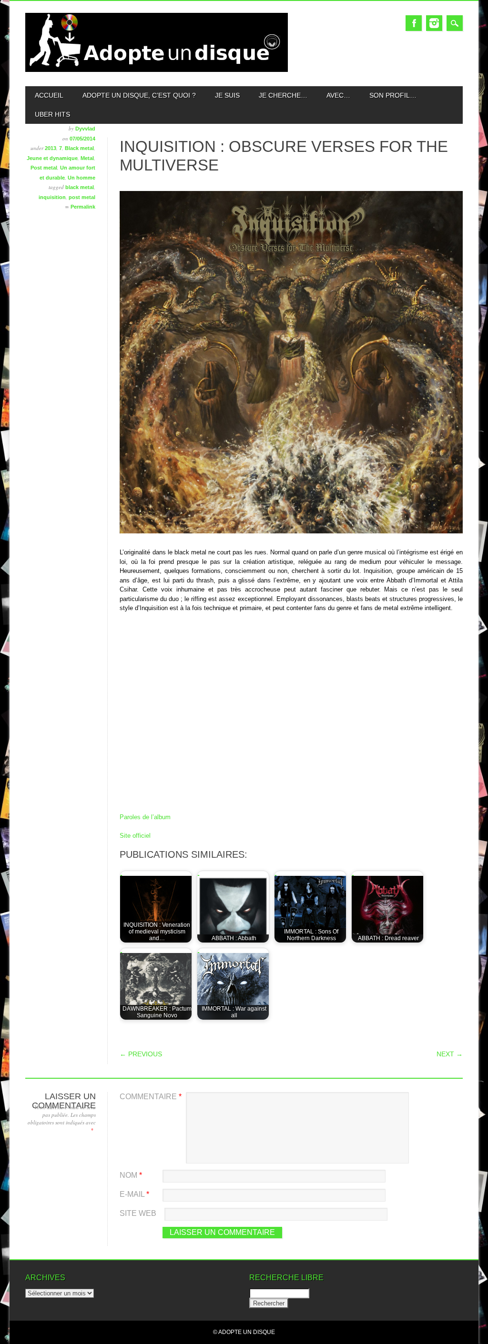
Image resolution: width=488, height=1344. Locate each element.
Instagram (434, 23)
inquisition (52, 197)
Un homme (81, 178)
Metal (87, 158)
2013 (50, 148)
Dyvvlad (85, 128)
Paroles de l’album (145, 817)
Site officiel (135, 835)
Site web (138, 1213)
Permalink (83, 207)
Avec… (338, 95)
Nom (131, 1175)
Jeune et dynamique (52, 158)
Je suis (227, 95)
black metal (79, 187)
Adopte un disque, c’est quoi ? (139, 95)
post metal (82, 197)
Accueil (49, 95)
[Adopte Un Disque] (156, 69)
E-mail (134, 1194)
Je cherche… (283, 95)
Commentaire (151, 1097)
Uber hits (52, 114)
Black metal (79, 148)
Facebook (414, 23)
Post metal (43, 168)
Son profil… (393, 95)
